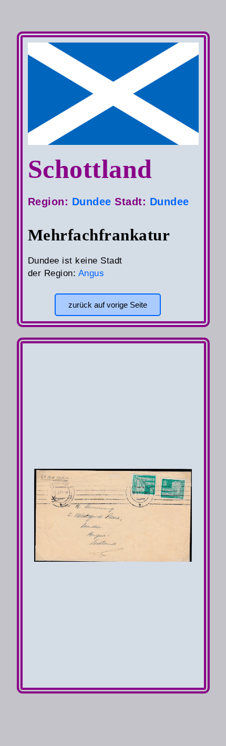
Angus (91, 273)
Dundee (91, 201)
